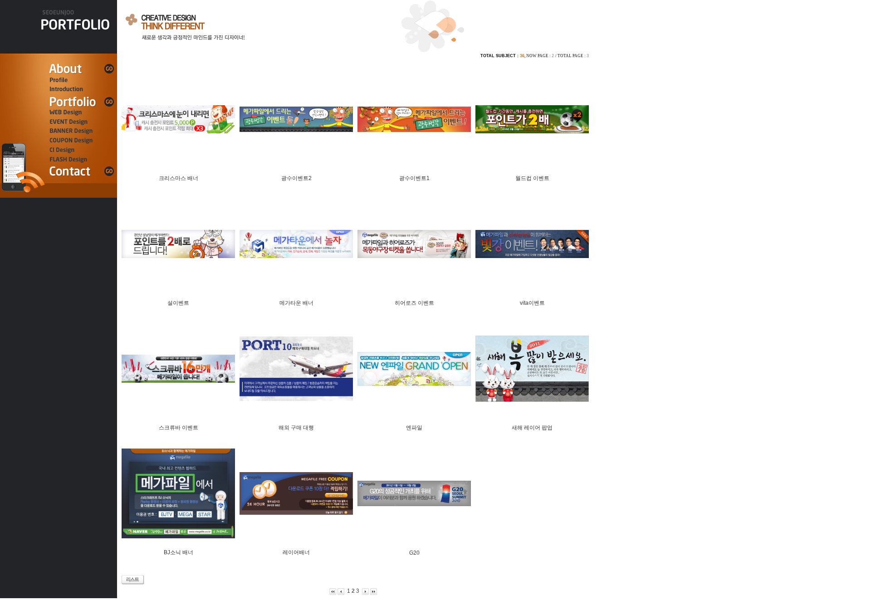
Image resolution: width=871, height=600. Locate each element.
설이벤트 (178, 303)
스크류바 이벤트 (178, 427)
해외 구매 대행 (296, 427)
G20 (414, 553)
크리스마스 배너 (178, 178)
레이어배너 (296, 552)
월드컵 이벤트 (532, 178)
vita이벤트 (532, 303)
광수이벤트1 (414, 178)
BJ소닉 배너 (178, 552)
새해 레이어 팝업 (532, 427)
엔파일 (414, 427)
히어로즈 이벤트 (414, 303)
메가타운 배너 (296, 303)
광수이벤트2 (296, 178)
